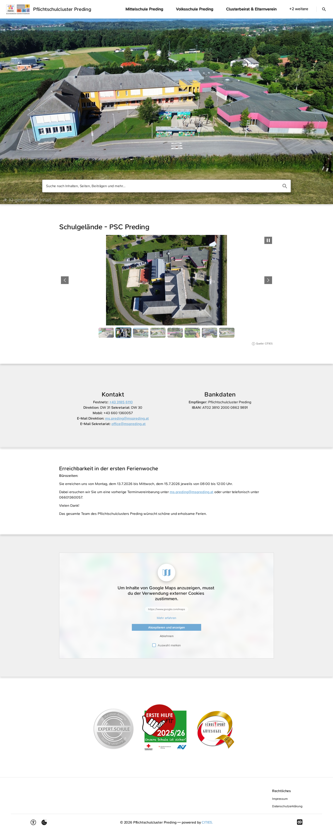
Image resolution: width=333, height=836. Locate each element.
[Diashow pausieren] (268, 240)
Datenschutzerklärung (287, 806)
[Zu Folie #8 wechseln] (227, 332)
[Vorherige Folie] (65, 280)
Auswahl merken (169, 645)
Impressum (280, 799)
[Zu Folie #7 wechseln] (209, 332)
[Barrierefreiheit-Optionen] (33, 822)
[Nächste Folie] (268, 280)
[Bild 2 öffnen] (166, 280)
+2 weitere (298, 9)
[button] (166, 726)
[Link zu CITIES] (299, 822)
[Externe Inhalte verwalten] (44, 822)
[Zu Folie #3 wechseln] (141, 332)
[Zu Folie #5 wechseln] (175, 332)
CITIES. (207, 822)
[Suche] (324, 9)
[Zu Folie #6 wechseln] (192, 332)
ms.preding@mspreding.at (191, 492)
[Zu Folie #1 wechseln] (106, 332)
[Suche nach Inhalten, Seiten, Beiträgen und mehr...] (284, 186)
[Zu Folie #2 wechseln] (123, 332)
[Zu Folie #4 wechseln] (158, 332)
